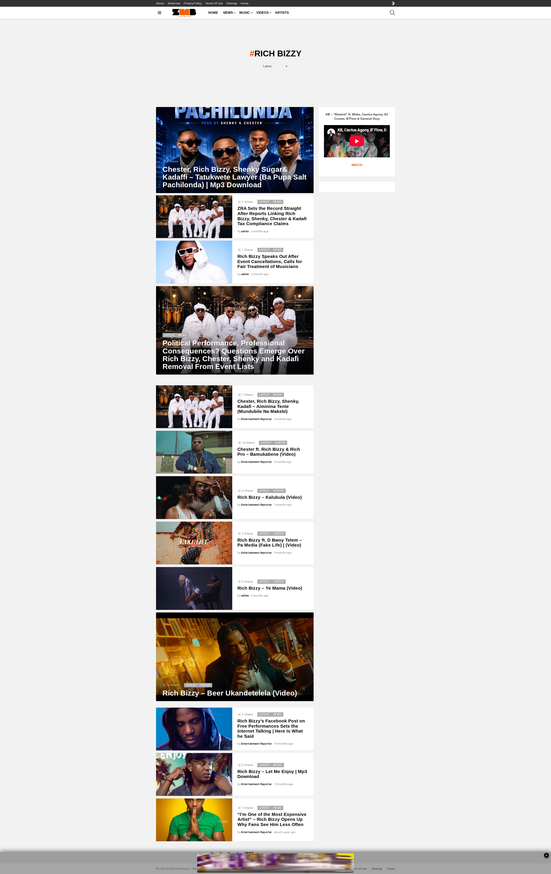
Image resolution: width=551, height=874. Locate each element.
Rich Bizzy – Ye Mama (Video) (269, 588)
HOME (213, 12)
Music (277, 394)
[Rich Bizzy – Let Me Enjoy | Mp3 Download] (194, 774)
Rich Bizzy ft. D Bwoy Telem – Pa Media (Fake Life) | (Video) (269, 543)
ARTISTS (282, 12)
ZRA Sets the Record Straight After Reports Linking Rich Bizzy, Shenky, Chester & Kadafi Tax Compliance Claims (272, 216)
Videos (280, 442)
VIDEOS (262, 12)
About (160, 3)
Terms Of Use (214, 3)
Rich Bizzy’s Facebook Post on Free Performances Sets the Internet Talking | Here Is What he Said (271, 728)
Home (244, 3)
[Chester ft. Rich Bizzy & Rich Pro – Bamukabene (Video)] (194, 452)
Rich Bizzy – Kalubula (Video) (269, 497)
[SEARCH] (392, 12)
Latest (264, 201)
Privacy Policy (193, 3)
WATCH (356, 165)
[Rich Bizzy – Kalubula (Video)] (194, 497)
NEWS (228, 12)
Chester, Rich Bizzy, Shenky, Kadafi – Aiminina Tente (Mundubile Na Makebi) (268, 406)
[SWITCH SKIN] (393, 3)
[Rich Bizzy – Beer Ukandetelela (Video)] (235, 656)
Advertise (174, 3)
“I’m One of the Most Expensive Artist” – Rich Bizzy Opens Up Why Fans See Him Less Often (271, 819)
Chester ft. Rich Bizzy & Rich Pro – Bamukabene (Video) (268, 452)
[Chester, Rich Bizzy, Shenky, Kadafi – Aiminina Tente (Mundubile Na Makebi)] (194, 406)
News (277, 201)
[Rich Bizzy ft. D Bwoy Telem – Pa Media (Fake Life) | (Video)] (194, 543)
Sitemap (231, 3)
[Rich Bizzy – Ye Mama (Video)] (194, 588)
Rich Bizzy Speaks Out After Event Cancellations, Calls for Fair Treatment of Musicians (269, 261)
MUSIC (244, 12)
